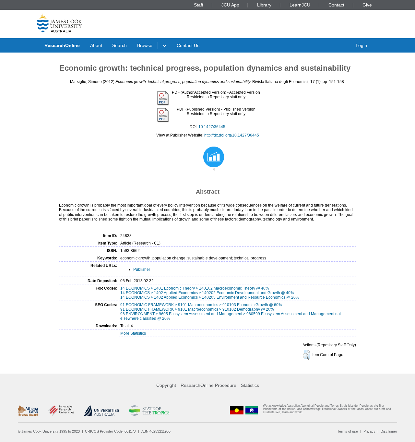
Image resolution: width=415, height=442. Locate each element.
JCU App (230, 4)
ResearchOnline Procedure (208, 385)
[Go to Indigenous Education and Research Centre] (236, 410)
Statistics (250, 385)
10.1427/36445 (211, 127)
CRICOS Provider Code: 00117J (110, 431)
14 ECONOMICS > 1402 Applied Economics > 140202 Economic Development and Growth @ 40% (207, 293)
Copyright (166, 385)
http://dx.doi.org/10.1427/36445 (231, 135)
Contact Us (188, 45)
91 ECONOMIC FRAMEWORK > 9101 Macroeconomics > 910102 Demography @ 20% (197, 309)
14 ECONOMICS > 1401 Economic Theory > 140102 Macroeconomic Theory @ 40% (194, 288)
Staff (198, 4)
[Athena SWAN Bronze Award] (28, 410)
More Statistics (133, 333)
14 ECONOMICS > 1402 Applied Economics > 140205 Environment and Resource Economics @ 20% (209, 297)
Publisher (141, 269)
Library (264, 4)
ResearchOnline (62, 45)
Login (361, 45)
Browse (144, 45)
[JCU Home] (59, 22)
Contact (336, 4)
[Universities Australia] (101, 410)
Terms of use (347, 431)
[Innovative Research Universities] (61, 410)
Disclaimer (389, 431)
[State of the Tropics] (149, 410)
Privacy (369, 431)
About (96, 45)
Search (119, 45)
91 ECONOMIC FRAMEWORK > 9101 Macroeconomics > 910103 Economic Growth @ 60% (201, 305)
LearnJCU (300, 4)
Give (367, 4)
